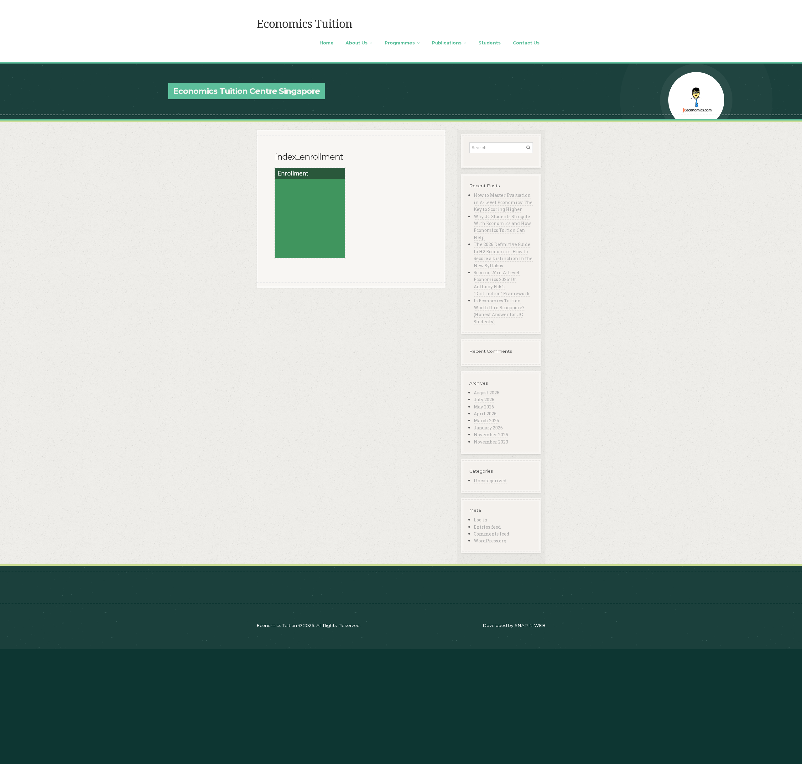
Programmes (400, 42)
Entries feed (487, 527)
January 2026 (488, 428)
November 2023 (491, 442)
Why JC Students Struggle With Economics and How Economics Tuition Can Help (502, 226)
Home (327, 42)
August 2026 (486, 393)
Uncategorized (490, 481)
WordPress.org (490, 541)
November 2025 (491, 435)
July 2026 (484, 400)
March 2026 (486, 420)
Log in (480, 520)
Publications (446, 42)
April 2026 (485, 414)
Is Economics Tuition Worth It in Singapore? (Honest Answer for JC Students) (499, 311)
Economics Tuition (304, 24)
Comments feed (491, 534)
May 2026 (484, 407)
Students (489, 42)
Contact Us (526, 42)
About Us (356, 42)
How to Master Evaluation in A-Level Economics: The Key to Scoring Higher (503, 202)
